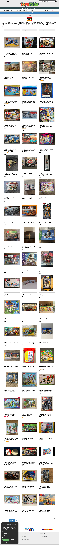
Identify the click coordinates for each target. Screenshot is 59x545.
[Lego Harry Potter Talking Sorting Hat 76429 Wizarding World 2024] (47, 90)
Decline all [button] (13, 539)
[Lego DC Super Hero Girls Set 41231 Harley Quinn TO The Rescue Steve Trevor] (47, 451)
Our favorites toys (25, 539)
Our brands (42, 535)
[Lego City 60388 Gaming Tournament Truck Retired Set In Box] (47, 331)
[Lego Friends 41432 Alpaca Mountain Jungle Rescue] (12, 403)
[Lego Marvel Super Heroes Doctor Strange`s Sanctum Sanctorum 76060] (29, 451)
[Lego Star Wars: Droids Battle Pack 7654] (12, 258)
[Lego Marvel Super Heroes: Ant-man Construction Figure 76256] (47, 403)
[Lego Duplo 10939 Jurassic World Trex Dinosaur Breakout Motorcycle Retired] (47, 355)
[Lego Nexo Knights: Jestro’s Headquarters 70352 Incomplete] (12, 162)
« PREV (7, 520)
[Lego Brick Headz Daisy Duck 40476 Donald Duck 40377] (29, 186)
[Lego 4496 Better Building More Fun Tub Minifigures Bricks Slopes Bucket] (29, 90)
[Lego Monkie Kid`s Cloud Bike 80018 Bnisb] (29, 66)
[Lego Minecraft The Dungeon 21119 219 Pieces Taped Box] (12, 234)
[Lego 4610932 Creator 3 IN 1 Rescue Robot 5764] (29, 42)
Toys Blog (24, 540)
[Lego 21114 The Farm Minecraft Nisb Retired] (29, 427)
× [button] (17, 523)
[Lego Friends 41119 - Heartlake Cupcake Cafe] (47, 186)
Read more (10, 529)
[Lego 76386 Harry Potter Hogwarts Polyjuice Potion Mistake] (47, 475)
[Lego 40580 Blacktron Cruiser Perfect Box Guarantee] (29, 475)
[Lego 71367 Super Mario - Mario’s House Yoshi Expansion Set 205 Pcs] (47, 379)
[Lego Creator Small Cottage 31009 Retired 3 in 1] (47, 427)
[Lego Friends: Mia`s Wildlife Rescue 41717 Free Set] (12, 66)
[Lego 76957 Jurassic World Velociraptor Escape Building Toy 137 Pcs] (29, 403)
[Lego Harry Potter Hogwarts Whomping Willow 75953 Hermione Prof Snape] (12, 138)
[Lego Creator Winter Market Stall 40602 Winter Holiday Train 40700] (12, 355)
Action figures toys (44, 538)
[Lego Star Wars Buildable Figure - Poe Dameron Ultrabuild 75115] (47, 210)
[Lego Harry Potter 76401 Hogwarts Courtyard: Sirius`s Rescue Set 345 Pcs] (12, 379)
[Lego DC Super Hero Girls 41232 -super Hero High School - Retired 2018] (47, 114)
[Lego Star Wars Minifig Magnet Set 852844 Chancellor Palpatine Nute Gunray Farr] (47, 162)
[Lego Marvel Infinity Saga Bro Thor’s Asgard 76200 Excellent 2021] (47, 66)
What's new (24, 535)
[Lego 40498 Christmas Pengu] (47, 234)
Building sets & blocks (44, 540)
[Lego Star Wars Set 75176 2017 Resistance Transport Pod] (12, 114)
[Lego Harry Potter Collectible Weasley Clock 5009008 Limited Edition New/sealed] (29, 234)
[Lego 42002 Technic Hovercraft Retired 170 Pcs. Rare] (12, 475)
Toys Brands (34, 10)
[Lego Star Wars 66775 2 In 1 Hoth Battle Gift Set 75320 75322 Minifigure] (29, 114)
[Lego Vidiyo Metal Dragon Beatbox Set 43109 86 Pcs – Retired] (47, 258)
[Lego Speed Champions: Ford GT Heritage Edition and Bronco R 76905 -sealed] (29, 138)
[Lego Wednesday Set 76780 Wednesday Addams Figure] (29, 258)
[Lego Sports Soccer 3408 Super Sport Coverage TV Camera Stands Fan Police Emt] (12, 307)
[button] (9, 542)
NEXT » (17, 520)
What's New (44, 10)
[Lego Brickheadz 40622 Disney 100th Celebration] (29, 499)
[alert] (9, 533)
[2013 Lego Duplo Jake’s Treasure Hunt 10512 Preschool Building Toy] (29, 331)
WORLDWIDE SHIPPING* (29, 8)
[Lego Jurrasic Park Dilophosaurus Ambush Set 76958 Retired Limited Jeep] (12, 331)
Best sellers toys (25, 538)
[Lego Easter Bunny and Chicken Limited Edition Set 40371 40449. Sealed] (47, 307)
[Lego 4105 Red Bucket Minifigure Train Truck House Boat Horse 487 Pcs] (29, 355)
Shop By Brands (8, 10)
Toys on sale (24, 536)
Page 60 (12, 520)
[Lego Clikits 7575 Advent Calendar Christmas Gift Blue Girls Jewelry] (12, 499)
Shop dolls (42, 539)
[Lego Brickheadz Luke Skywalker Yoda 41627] (12, 186)
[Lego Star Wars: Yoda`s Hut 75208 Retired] (47, 42)
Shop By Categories (22, 10)
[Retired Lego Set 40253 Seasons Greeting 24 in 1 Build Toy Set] (12, 90)
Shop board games (44, 536)
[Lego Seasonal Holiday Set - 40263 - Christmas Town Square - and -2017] (12, 427)
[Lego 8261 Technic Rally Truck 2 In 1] (29, 162)
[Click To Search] (55, 1)
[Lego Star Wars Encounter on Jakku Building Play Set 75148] (29, 210)
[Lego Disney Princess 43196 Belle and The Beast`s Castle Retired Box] (29, 379)
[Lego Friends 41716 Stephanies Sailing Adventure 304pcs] (47, 499)
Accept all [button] (6, 539)
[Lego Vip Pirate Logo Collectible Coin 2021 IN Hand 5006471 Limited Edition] (12, 451)
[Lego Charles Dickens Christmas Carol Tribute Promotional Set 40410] (29, 307)
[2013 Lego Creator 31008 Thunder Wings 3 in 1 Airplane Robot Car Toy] (12, 42)
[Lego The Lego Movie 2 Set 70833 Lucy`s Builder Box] (47, 138)
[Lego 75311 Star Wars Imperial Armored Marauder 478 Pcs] (12, 210)
